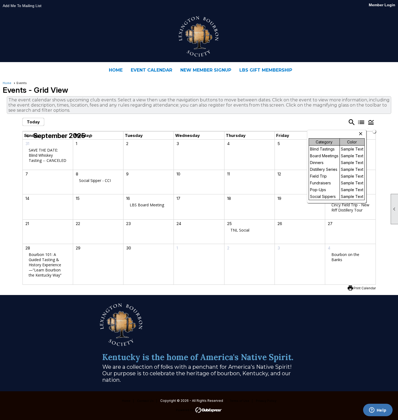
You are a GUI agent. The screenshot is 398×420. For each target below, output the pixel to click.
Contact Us (145, 401)
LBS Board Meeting (147, 204)
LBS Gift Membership (265, 70)
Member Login (382, 5)
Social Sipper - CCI (95, 180)
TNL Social (239, 230)
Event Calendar (151, 70)
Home (116, 70)
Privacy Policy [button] (266, 401)
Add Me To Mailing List (22, 6)
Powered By (185, 410)
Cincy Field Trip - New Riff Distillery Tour (350, 207)
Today (33, 121)
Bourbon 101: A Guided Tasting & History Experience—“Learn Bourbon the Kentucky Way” (45, 265)
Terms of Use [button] (239, 401)
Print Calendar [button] (365, 288)
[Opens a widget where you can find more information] (378, 410)
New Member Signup (205, 70)
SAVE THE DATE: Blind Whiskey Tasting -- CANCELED (47, 155)
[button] (371, 122)
